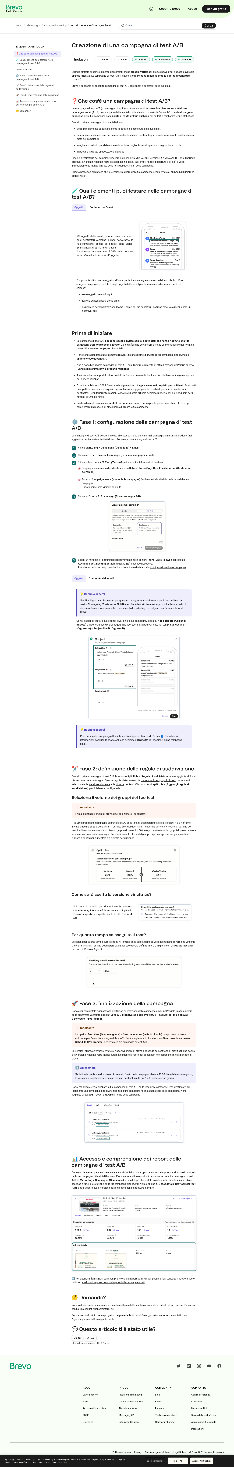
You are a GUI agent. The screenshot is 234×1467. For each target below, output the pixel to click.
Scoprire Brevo (169, 8)
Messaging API (126, 1415)
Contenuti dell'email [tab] (101, 207)
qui (112, 1308)
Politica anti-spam (122, 1452)
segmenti (181, 375)
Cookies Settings (155, 1461)
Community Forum (164, 1422)
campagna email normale (180, 344)
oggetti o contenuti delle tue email (152, 85)
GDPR (86, 1415)
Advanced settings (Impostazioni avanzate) (104, 563)
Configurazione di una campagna (168, 567)
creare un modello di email (98, 406)
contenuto (137, 128)
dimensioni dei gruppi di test (158, 780)
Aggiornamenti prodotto (203, 1422)
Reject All (177, 1461)
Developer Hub (199, 1408)
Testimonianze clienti (166, 1415)
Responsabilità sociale (94, 1408)
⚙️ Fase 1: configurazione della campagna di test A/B (32, 77)
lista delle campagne (156, 1087)
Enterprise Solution (129, 1422)
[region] (117, 1461)
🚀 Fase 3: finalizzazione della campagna (37, 95)
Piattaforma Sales (128, 1408)
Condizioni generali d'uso (157, 1452)
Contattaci (196, 1401)
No (92, 1338)
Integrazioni (197, 1428)
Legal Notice (180, 1452)
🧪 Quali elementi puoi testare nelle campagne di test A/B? (34, 61)
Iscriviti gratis (216, 8)
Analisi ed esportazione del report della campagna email (113, 1282)
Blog (157, 1394)
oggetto (123, 128)
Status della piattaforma (203, 1415)
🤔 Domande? (23, 110)
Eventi (158, 1401)
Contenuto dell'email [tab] (101, 578)
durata (120, 784)
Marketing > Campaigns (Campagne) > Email (111, 447)
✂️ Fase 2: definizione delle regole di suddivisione (35, 87)
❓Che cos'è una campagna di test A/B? (37, 53)
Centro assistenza (200, 1394)
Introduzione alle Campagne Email (91, 25)
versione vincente (99, 784)
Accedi (193, 8)
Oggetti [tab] (78, 207)
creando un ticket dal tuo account (165, 1305)
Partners (159, 1408)
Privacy (138, 1452)
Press (86, 1401)
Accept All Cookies (201, 1461)
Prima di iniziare (24, 69)
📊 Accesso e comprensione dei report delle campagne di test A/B (36, 103)
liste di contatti (159, 375)
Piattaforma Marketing (130, 1394)
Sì (79, 1338)
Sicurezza (88, 1422)
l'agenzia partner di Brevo (86, 1319)
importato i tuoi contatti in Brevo (114, 375)
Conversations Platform (131, 1401)
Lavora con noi (90, 1394)
